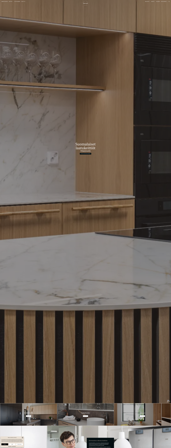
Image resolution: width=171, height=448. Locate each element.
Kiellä (12, 444)
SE (169, 1)
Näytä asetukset (19, 444)
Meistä (152, 1)
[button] (22, 437)
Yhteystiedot (164, 1)
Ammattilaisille (4, 1)
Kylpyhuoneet (17, 1)
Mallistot (147, 1)
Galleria (158, 1)
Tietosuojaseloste (14, 446)
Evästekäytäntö (9, 446)
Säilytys (23, 1)
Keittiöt (10, 1)
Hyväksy (5, 444)
